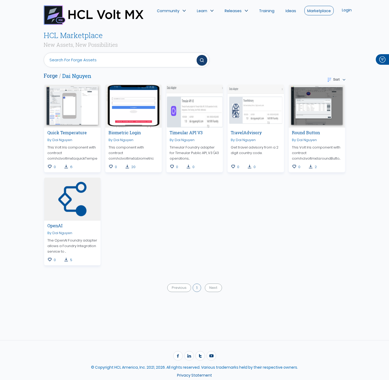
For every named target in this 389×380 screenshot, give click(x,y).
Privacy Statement (194, 375)
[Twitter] (200, 356)
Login (347, 10)
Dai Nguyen (62, 139)
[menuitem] (171, 10)
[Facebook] (177, 356)
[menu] (220, 10)
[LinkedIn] (189, 356)
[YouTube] (211, 356)
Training (266, 10)
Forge (51, 76)
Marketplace (319, 10)
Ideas (291, 10)
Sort (336, 79)
